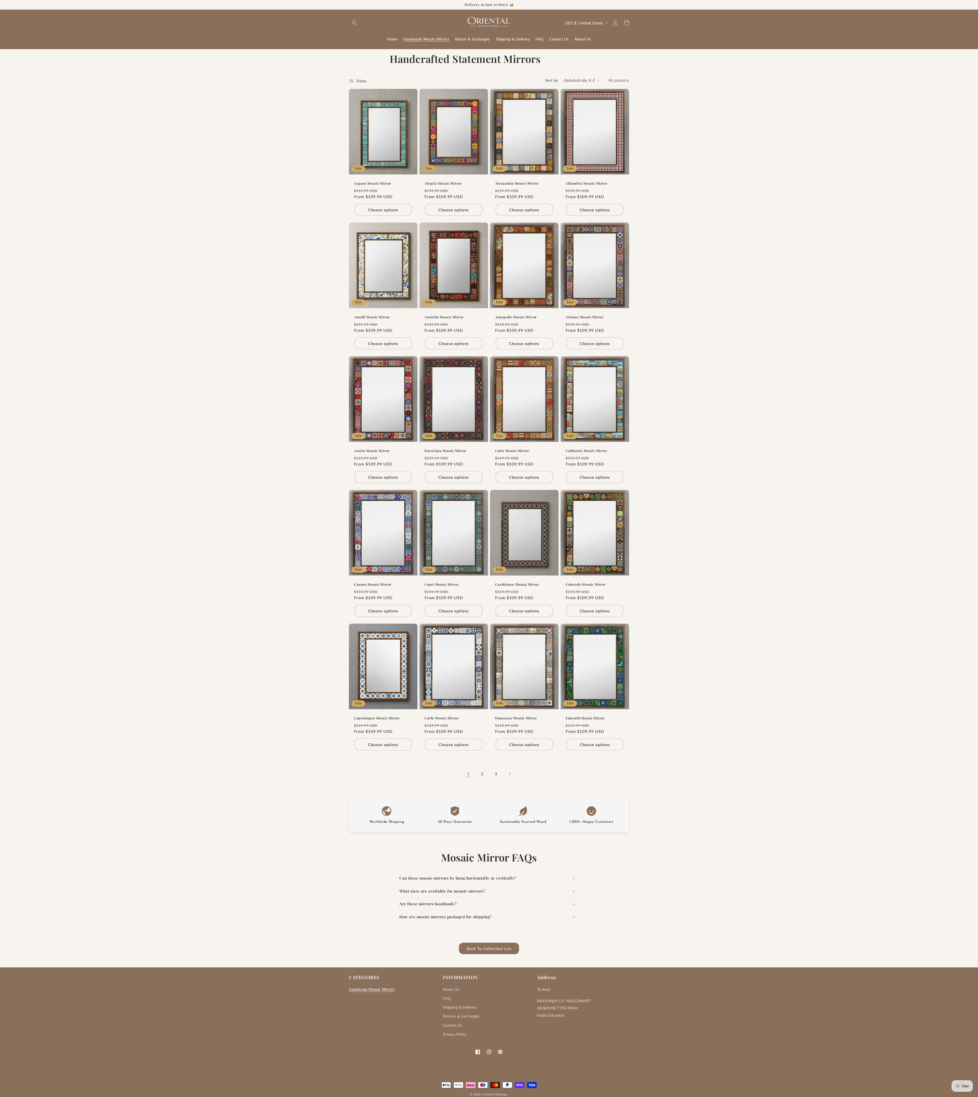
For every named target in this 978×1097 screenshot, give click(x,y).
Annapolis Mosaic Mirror (516, 317)
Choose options (383, 209)
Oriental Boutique (495, 1094)
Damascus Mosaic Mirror (516, 718)
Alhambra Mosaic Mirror (586, 183)
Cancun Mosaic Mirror (372, 584)
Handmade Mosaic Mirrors (372, 989)
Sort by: (552, 80)
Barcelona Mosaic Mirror (445, 451)
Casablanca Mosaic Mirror (517, 584)
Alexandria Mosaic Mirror (516, 183)
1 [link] (468, 773)
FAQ (447, 998)
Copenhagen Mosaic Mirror (377, 718)
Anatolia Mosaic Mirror (444, 317)
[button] (354, 23)
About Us (451, 989)
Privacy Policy (454, 1034)
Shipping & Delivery (460, 1007)
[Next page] (509, 773)
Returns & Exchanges (461, 1016)
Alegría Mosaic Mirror (443, 183)
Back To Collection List (489, 948)
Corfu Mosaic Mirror (442, 718)
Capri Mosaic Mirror (442, 584)
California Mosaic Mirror (586, 451)
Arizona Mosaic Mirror (585, 317)
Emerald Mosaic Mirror (585, 718)
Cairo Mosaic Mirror (512, 451)
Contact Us (452, 1025)
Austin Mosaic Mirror (372, 451)
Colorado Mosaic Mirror (586, 584)
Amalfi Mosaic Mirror (372, 317)
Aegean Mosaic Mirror (372, 183)
